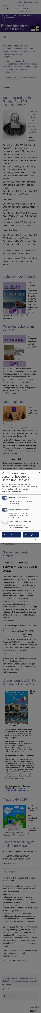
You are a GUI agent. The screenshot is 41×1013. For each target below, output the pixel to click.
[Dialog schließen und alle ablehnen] (39, 471)
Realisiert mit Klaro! (33, 539)
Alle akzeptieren (30, 535)
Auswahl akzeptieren (11, 535)
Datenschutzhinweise (9, 491)
